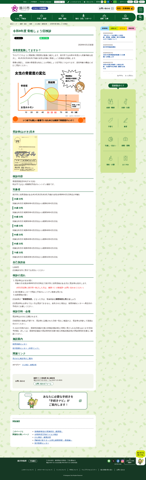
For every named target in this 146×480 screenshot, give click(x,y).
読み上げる (90, 2)
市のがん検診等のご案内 (23, 358)
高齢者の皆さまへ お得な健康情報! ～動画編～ (53, 440)
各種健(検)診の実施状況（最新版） (48, 431)
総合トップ (13, 24)
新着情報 (105, 28)
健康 (30, 24)
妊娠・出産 (126, 107)
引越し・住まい (110, 145)
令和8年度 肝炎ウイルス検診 (46, 434)
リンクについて (61, 470)
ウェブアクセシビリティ (89, 470)
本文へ (25, 2)
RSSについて (74, 470)
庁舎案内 (33, 461)
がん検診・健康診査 (41, 24)
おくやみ (125, 164)
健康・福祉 (23, 24)
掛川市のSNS (118, 464)
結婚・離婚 (111, 107)
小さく (130, 2)
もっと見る (128, 75)
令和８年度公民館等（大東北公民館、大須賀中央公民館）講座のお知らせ (114, 66)
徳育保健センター (20, 344)
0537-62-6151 (42, 380)
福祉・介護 (111, 164)
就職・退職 (126, 145)
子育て (110, 126)
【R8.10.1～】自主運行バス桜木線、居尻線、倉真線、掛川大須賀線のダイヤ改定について (114, 37)
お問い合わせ (104, 8)
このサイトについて (27, 470)
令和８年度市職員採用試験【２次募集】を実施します (114, 56)
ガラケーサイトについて (44, 470)
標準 (136, 2)
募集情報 (131, 28)
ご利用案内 (33, 2)
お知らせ (113, 28)
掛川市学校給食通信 (109, 47)
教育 (125, 126)
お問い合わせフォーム (43, 384)
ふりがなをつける (75, 2)
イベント (122, 28)
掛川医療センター (41, 443)
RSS (120, 75)
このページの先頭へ (130, 461)
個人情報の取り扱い (106, 470)
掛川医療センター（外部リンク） (26, 348)
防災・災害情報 (123, 8)
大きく (142, 2)
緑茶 (115, 2)
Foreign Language (45, 2)
